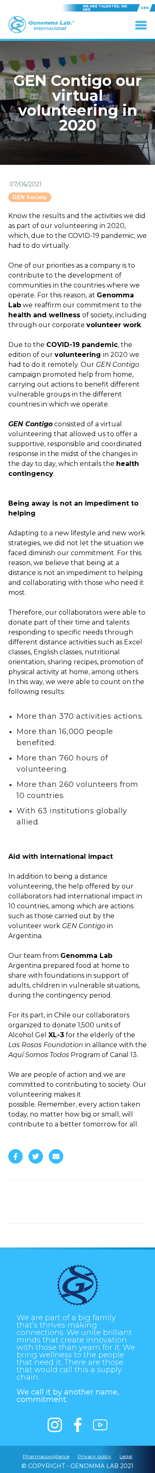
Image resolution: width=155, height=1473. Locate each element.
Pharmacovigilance (46, 1456)
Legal (125, 1456)
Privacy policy (94, 1456)
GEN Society (29, 197)
